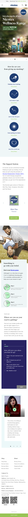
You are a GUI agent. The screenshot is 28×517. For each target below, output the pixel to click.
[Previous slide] (10, 59)
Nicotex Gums (5, 464)
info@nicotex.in (9, 486)
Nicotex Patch (5, 468)
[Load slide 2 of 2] (15, 59)
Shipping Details (18, 466)
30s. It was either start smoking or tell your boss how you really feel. (14, 366)
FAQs (7, 1)
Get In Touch (4, 476)
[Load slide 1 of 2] (13, 59)
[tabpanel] (15, 418)
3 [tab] (17, 446)
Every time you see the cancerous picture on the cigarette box (13, 374)
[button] (2, 5)
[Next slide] (17, 59)
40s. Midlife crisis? (11, 370)
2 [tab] (14, 446)
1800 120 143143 (22, 1)
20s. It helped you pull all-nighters (13, 361)
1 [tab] (10, 446)
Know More (14, 218)
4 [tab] (20, 446)
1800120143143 (10, 488)
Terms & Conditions (19, 464)
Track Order (17, 468)
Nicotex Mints (5, 466)
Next (24, 203)
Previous (3, 203)
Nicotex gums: (15, 270)
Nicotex (15, 511)
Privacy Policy (17, 461)
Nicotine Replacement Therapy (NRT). (13, 174)
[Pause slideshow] (26, 59)
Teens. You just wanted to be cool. (14, 356)
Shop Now (4, 461)
